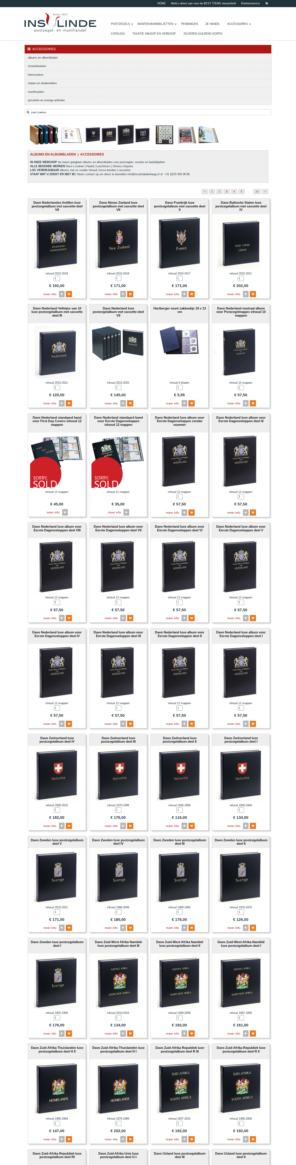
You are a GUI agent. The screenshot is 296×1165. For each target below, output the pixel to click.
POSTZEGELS (120, 24)
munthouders (36, 91)
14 (257, 191)
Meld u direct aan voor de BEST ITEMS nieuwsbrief (203, 3)
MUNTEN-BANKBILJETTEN (155, 24)
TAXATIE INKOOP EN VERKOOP (154, 33)
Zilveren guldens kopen (203, 33)
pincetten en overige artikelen (46, 100)
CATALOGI (118, 33)
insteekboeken (37, 66)
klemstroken (35, 74)
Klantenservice (250, 3)
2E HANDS (212, 24)
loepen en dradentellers (42, 83)
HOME (161, 3)
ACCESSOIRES (237, 24)
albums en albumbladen (43, 57)
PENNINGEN (189, 24)
